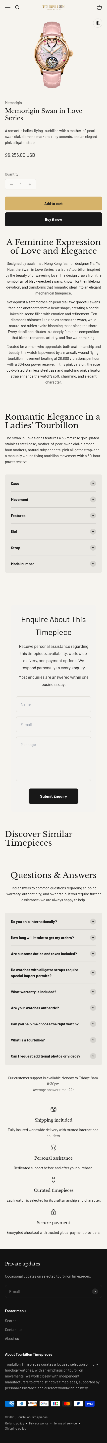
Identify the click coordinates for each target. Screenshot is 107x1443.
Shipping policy (15, 1428)
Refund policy (14, 1423)
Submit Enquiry (53, 796)
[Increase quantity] (30, 184)
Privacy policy (39, 1423)
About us (12, 1338)
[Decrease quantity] (11, 184)
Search (10, 1320)
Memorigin (13, 102)
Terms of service (65, 1423)
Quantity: (12, 174)
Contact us (13, 1329)
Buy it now (53, 219)
